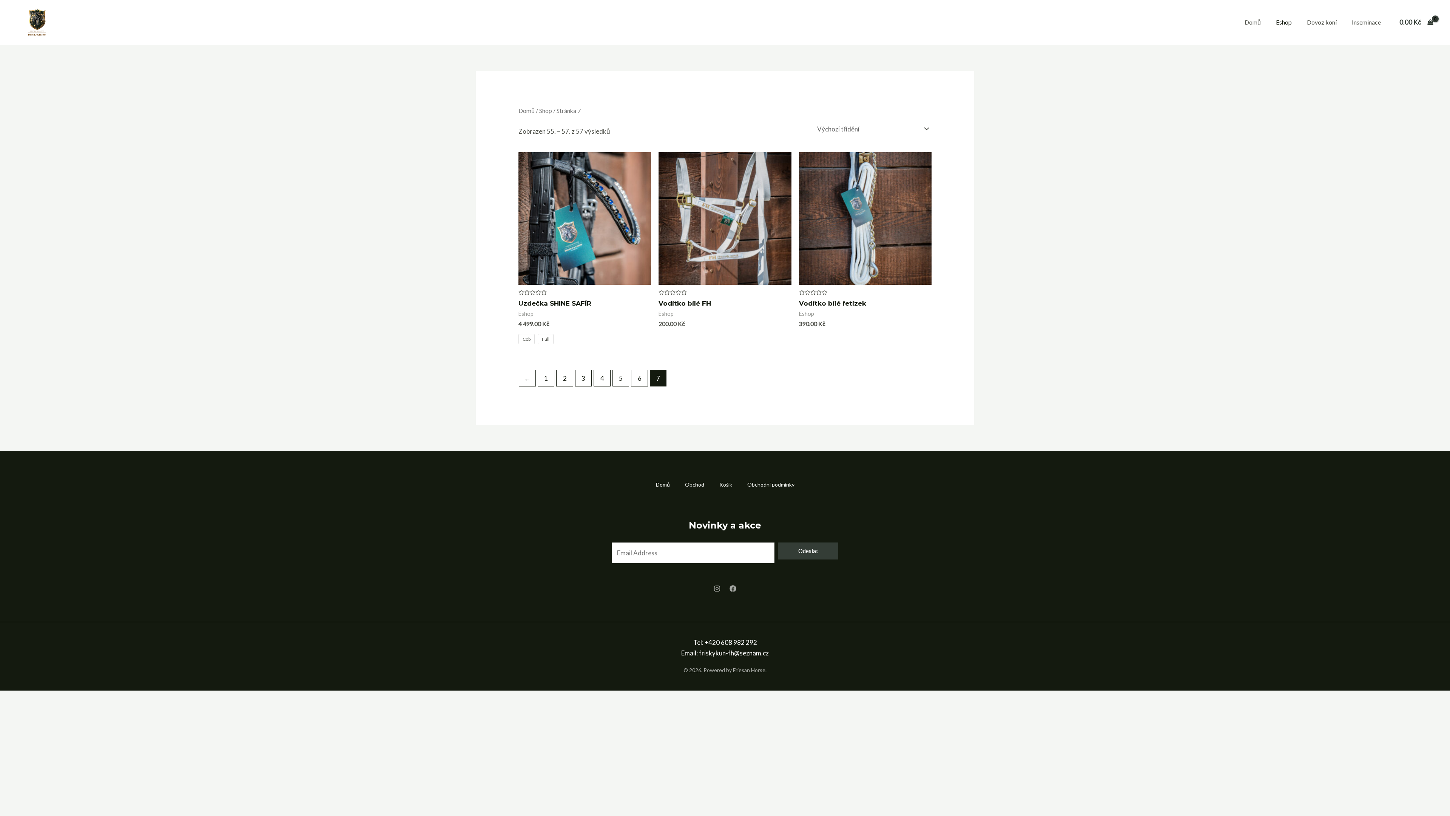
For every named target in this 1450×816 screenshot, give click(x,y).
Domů (1253, 22)
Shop (545, 110)
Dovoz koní (1322, 22)
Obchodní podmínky (770, 484)
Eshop (1284, 22)
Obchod (694, 484)
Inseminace (1366, 22)
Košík (725, 484)
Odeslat (808, 550)
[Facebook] (733, 588)
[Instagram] (717, 588)
